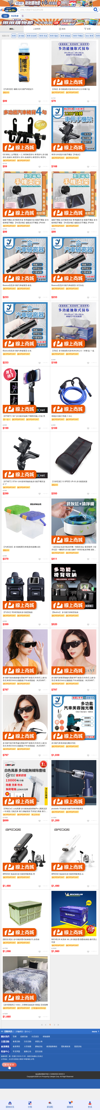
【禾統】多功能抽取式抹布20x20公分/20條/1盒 (70, 89)
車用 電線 (54, 35)
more (94, 1031)
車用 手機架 (78, 35)
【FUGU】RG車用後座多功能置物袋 (18, 612)
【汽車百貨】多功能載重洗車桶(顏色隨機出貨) (21, 546)
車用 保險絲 (65, 35)
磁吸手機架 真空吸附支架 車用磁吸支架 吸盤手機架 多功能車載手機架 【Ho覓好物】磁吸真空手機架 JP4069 (26, 221)
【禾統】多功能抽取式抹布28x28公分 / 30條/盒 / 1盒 (72, 350)
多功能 (21, 35)
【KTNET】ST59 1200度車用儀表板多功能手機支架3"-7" (24, 482)
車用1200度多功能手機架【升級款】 (66, 154)
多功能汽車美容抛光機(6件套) (63, 743)
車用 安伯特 (31, 35)
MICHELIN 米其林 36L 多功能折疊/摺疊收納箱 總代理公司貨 (74, 940)
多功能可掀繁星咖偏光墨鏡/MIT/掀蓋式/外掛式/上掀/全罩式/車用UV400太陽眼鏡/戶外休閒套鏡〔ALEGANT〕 (73, 679)
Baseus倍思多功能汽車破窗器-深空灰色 (67, 285)
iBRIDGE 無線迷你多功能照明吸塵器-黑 (19, 874)
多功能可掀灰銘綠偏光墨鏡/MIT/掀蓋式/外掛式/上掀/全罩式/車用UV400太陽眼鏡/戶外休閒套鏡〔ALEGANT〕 (25, 679)
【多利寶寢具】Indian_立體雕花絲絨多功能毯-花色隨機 (25, 1004)
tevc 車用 (89, 35)
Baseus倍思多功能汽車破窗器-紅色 (17, 350)
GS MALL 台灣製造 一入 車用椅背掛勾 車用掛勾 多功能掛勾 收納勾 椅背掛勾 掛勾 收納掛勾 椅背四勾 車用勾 (25, 155)
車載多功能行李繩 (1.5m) (61, 416)
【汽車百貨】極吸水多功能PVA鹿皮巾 (18, 89)
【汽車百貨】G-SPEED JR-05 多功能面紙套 (69, 481)
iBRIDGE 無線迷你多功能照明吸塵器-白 (67, 874)
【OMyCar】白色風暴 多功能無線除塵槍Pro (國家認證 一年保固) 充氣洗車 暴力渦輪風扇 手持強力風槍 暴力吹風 (25, 810)
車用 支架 (43, 35)
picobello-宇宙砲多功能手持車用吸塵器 (67, 808)
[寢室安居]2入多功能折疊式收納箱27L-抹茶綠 (21, 939)
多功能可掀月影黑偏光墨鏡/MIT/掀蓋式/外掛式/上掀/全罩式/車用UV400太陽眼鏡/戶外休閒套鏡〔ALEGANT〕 (25, 744)
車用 (14, 35)
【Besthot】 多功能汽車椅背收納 (64, 612)
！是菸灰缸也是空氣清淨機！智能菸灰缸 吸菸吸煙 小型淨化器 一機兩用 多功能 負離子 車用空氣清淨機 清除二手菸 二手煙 (73, 548)
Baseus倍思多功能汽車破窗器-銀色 (17, 285)
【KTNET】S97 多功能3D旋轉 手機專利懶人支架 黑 (24, 416)
